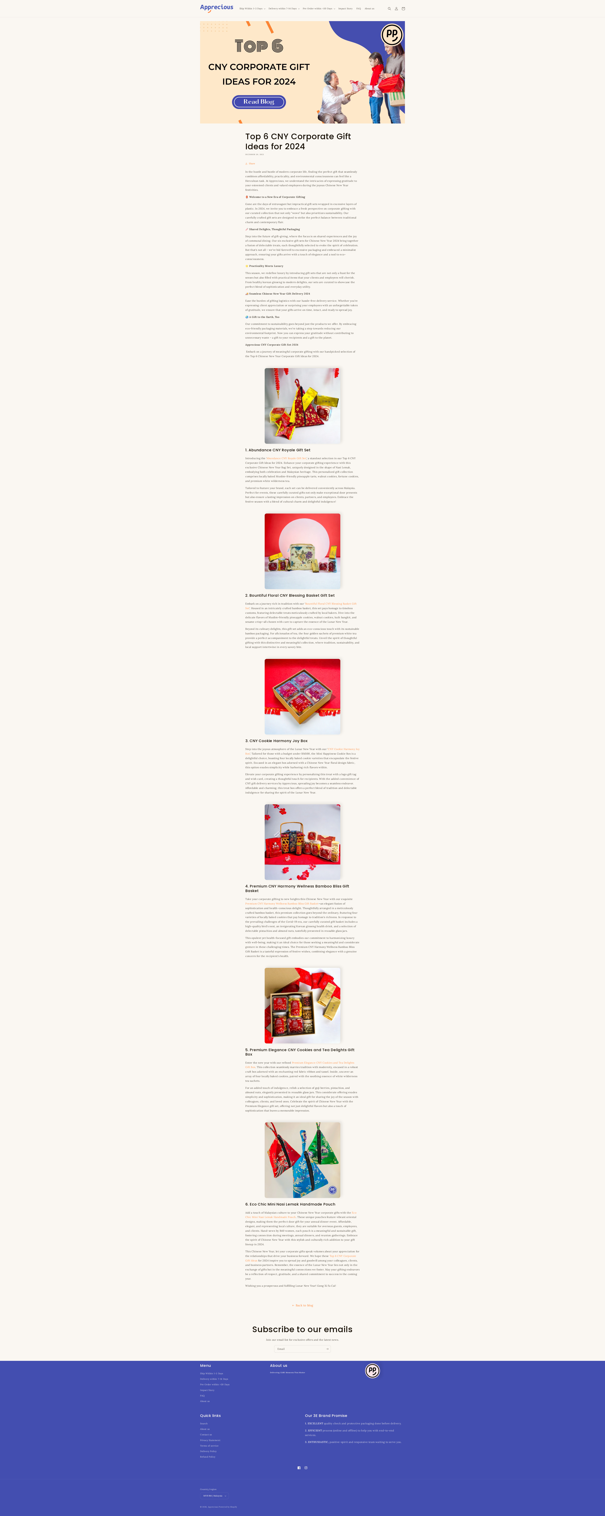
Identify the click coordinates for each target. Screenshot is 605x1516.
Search (204, 1423)
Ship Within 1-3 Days (211, 1373)
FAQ (202, 1395)
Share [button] (252, 163)
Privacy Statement (210, 1440)
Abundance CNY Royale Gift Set (286, 458)
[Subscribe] (327, 1349)
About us (205, 1401)
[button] (252, 8)
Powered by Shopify (228, 1507)
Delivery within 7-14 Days (214, 1379)
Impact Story (207, 1390)
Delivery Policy (208, 1451)
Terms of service (209, 1445)
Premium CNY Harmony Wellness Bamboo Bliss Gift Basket (281, 903)
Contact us (206, 1434)
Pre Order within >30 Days (215, 1384)
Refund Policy (207, 1456)
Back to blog (304, 1305)
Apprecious (213, 1507)
